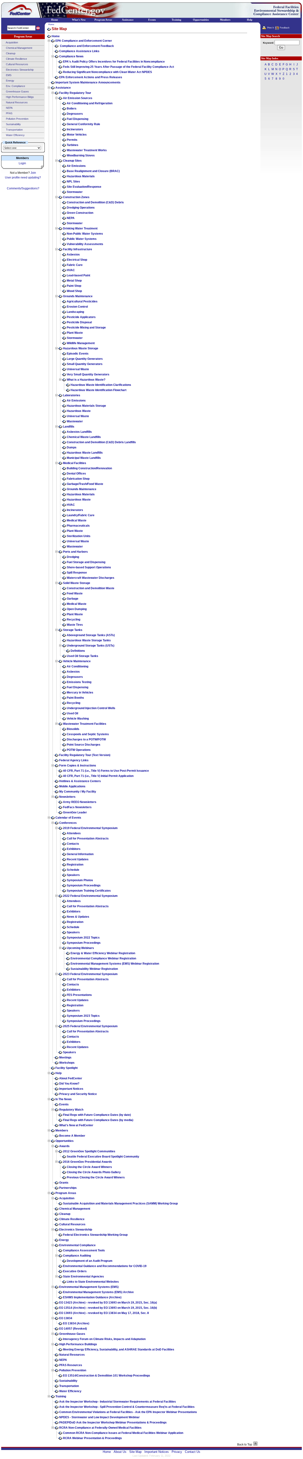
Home (51, 24)
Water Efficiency (15, 135)
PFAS (8, 113)
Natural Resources (16, 102)
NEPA (9, 107)
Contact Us (192, 1452)
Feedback (285, 28)
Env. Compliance (15, 86)
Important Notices (156, 1452)
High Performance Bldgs (19, 97)
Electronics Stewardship (19, 69)
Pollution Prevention (16, 118)
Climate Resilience (16, 58)
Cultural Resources (16, 64)
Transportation (14, 129)
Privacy (177, 1452)
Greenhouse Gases (17, 91)
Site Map (135, 1452)
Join (33, 172)
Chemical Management (18, 47)
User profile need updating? (23, 177)
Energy (9, 80)
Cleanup (10, 53)
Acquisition (11, 42)
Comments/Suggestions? (23, 188)
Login (22, 163)
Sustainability (13, 124)
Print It (270, 28)
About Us (120, 1452)
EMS (8, 75)
